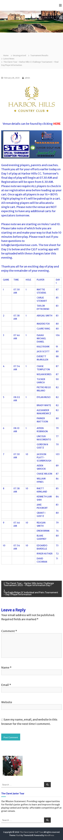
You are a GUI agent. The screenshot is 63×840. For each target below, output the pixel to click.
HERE (57, 123)
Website (6, 702)
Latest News (8, 59)
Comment (9, 631)
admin (27, 78)
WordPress (49, 835)
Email (6, 685)
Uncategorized (19, 55)
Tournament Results (39, 55)
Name (6, 667)
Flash (18, 835)
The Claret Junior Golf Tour (31, 832)
